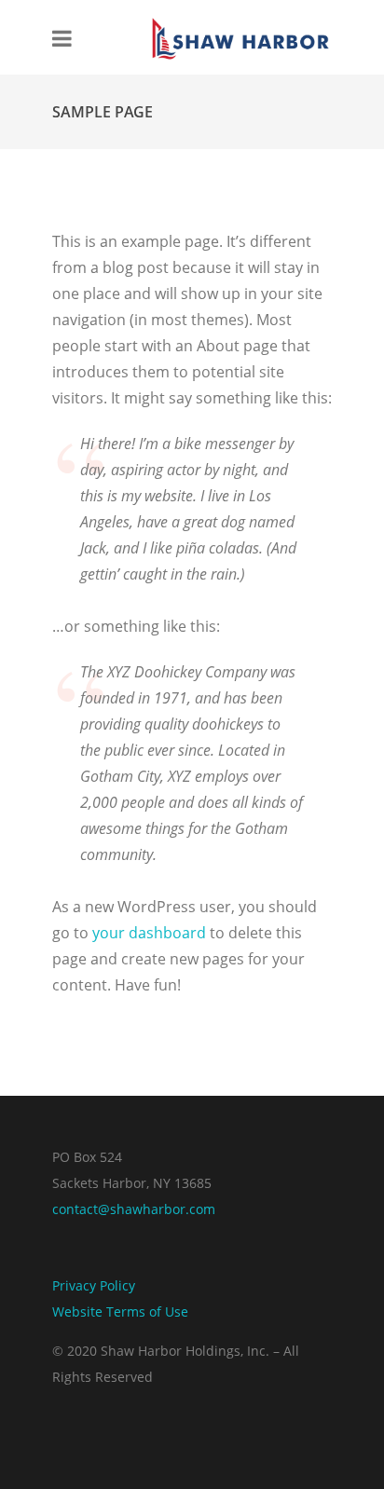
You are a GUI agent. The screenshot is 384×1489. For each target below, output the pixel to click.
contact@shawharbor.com (133, 1209)
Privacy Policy (93, 1285)
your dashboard (149, 932)
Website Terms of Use (120, 1311)
